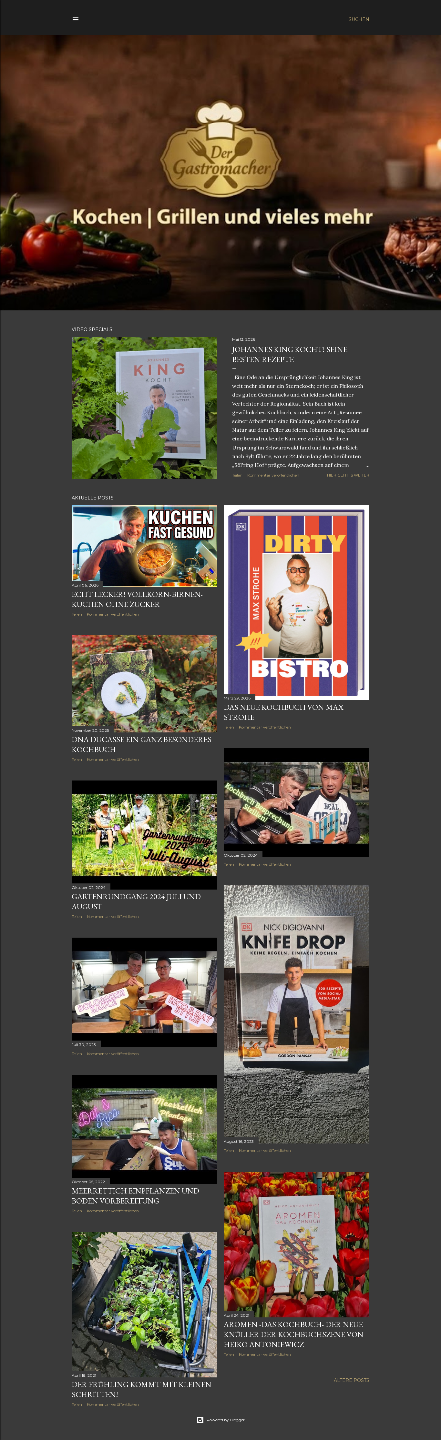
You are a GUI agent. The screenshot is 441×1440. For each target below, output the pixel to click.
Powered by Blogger (226, 1419)
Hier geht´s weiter (348, 475)
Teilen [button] (237, 475)
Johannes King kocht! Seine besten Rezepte (289, 354)
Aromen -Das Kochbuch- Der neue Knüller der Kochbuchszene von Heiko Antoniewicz (294, 1334)
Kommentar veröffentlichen (273, 475)
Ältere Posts (351, 1380)
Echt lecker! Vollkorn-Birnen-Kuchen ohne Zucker (137, 599)
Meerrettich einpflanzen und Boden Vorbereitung (135, 1196)
